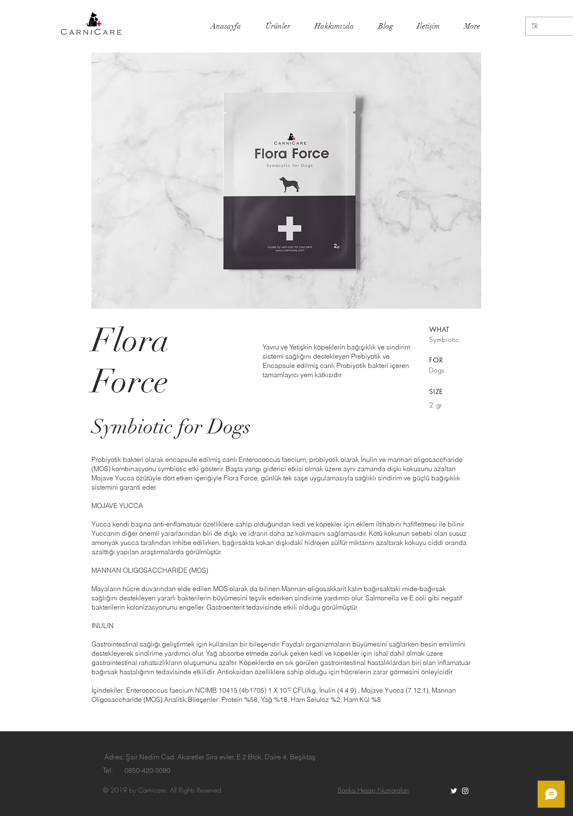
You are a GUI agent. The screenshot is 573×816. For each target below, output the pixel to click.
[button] (286, 180)
